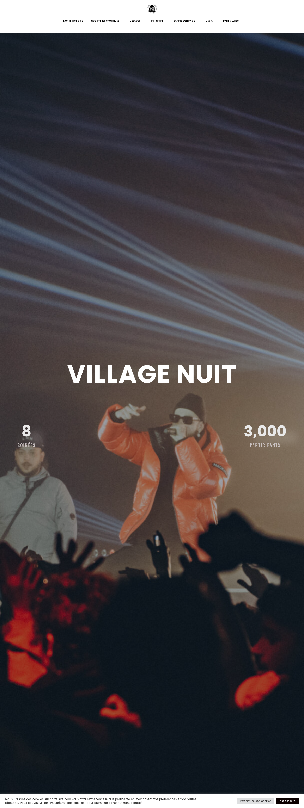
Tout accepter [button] (287, 800)
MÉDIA (209, 21)
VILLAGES (135, 21)
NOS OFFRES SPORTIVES (105, 21)
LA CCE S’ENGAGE (184, 21)
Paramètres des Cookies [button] (255, 800)
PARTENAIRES (231, 21)
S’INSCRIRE (157, 21)
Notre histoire (73, 21)
